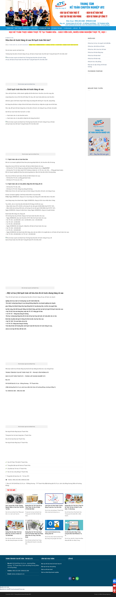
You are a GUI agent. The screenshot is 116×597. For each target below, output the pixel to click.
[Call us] (77, 578)
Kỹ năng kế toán (44, 28)
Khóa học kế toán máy (94, 58)
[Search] (79, 28)
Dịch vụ (34, 28)
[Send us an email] (73, 578)
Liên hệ (75, 28)
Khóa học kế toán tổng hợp (95, 52)
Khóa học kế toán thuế (94, 55)
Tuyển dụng (67, 28)
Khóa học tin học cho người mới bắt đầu (99, 43)
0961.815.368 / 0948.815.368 (20, 570)
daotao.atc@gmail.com (18, 574)
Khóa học (26, 28)
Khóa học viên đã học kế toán (96, 46)
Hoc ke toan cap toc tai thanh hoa (26, 84)
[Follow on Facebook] (70, 578)
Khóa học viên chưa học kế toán (97, 49)
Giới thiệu (18, 28)
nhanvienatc (25, 44)
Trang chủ (9, 28)
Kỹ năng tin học (57, 28)
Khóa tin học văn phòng (94, 61)
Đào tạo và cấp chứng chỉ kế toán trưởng (97, 65)
